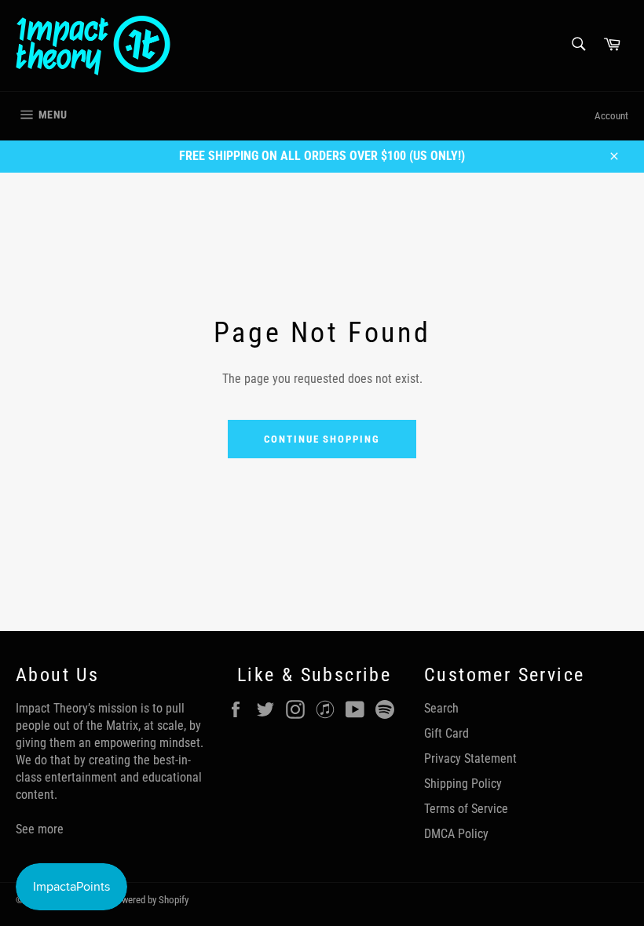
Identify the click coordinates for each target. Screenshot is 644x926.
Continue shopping (322, 439)
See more (40, 829)
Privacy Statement (470, 758)
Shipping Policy (463, 783)
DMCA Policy (456, 833)
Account (611, 116)
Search (441, 708)
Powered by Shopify (149, 900)
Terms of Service (466, 808)
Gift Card (446, 733)
